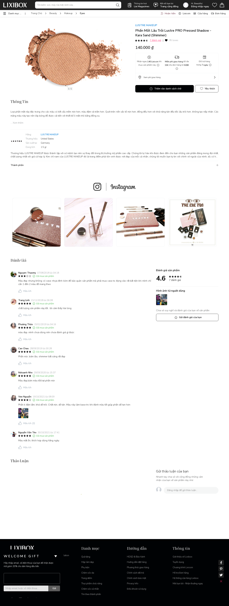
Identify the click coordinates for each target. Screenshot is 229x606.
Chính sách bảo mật (136, 578)
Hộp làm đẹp (87, 562)
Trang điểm (86, 578)
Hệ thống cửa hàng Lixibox (185, 578)
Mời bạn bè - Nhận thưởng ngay (188, 583)
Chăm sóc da (87, 572)
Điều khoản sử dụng (136, 588)
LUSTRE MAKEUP (146, 25)
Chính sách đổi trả (135, 572)
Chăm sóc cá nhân (90, 588)
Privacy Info (132, 583)
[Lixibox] (15, 5)
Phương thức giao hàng (138, 567)
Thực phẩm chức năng (91, 583)
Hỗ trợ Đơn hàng (181, 572)
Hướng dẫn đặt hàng (137, 562)
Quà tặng (85, 556)
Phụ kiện (85, 567)
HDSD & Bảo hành (136, 556)
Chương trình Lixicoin (183, 567)
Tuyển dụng (178, 562)
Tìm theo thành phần (91, 594)
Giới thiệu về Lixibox (182, 556)
